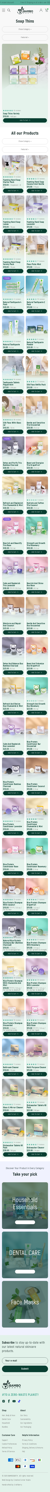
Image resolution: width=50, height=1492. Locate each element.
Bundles (5, 1427)
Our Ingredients (26, 1423)
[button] (3, 10)
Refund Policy (7, 1448)
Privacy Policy (27, 1440)
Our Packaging (25, 1427)
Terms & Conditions (29, 1444)
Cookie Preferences (9, 1444)
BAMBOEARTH (13, 1476)
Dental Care (6, 1419)
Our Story (23, 1415)
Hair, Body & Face (8, 1415)
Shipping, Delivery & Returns (32, 1448)
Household (6, 1423)
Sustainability (25, 1419)
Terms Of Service (8, 1451)
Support (5, 1440)
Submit (25, 1368)
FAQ (23, 1451)
